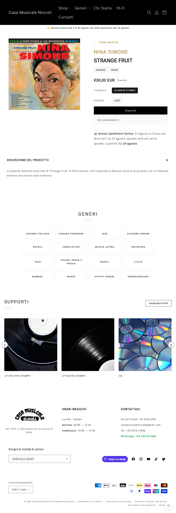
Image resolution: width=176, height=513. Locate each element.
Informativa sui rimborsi (90, 501)
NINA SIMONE (111, 52)
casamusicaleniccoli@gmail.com (141, 424)
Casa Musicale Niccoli (42, 501)
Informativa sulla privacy (118, 501)
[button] (64, 8)
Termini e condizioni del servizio (151, 501)
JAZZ (117, 100)
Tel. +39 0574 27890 (133, 430)
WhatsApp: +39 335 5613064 (138, 436)
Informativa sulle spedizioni (142, 505)
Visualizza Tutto (158, 303)
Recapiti (163, 505)
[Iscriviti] (66, 459)
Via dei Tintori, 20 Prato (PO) (138, 419)
